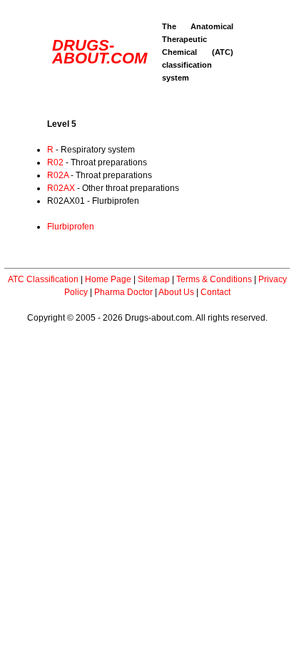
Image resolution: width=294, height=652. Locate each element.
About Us (176, 292)
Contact (215, 292)
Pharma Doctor (123, 292)
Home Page (108, 279)
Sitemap (154, 279)
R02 (55, 162)
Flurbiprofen (70, 227)
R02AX (61, 188)
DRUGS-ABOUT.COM (99, 51)
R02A (58, 175)
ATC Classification (43, 279)
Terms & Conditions (214, 279)
